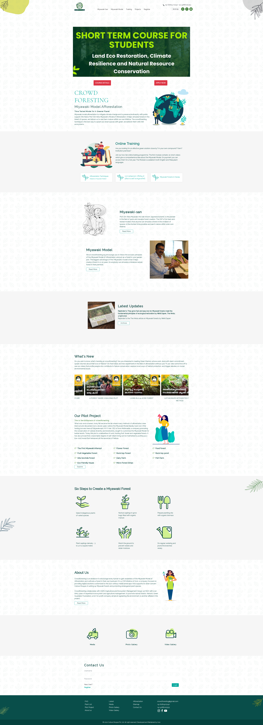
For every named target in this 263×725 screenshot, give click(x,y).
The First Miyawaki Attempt (89, 448)
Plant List (88, 704)
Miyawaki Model (117, 9)
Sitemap (136, 704)
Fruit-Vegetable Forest (87, 453)
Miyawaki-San (102, 9)
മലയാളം (176, 9)
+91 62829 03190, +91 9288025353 (177, 5)
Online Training (127, 143)
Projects (138, 9)
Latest (111, 701)
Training (129, 9)
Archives (124, 323)
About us (88, 710)
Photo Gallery (132, 644)
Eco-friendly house (85, 463)
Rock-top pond (162, 453)
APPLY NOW (161, 83)
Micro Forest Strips (124, 463)
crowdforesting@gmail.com (167, 701)
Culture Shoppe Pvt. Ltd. (116, 722)
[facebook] (187, 9)
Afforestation (138, 701)
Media (92, 644)
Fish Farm (159, 458)
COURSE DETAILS (102, 83)
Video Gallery (170, 644)
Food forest (160, 448)
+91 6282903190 (163, 704)
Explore (80, 467)
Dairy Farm (121, 458)
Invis (158, 722)
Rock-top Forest (123, 453)
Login (175, 685)
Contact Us (137, 707)
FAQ (86, 701)
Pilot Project (89, 707)
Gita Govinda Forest (86, 458)
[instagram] (182, 9)
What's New (84, 356)
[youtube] (191, 9)
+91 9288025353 (163, 707)
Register (147, 9)
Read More (126, 231)
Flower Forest (122, 448)
